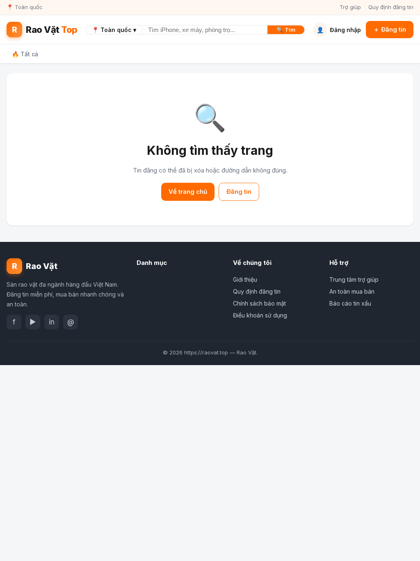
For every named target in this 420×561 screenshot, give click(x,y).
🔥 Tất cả (25, 54)
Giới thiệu (245, 279)
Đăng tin (238, 191)
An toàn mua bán (351, 291)
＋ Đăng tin (389, 29)
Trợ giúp (350, 7)
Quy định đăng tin (390, 7)
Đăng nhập (339, 29)
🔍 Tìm (285, 29)
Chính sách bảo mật (259, 303)
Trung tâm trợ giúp (354, 279)
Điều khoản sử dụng (260, 315)
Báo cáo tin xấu (350, 303)
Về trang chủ (188, 191)
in (52, 322)
